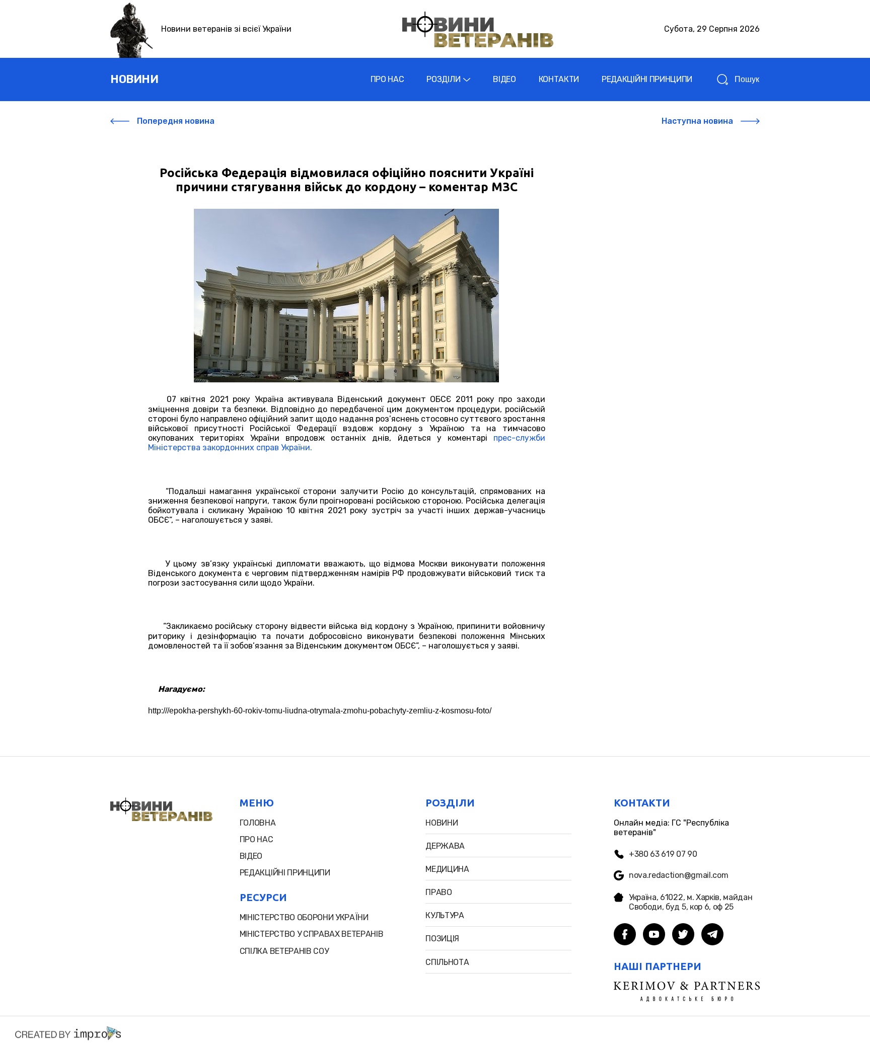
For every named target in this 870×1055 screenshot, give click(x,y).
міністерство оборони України (304, 917)
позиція (442, 938)
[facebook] (625, 935)
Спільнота (447, 962)
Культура (444, 915)
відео (251, 856)
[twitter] (683, 935)
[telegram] (712, 935)
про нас (256, 839)
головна (258, 823)
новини (134, 79)
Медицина (447, 869)
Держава (445, 846)
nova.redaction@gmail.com (678, 875)
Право (438, 892)
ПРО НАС (387, 79)
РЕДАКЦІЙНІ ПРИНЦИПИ (647, 79)
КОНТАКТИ (559, 79)
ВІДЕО (504, 79)
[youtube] (654, 935)
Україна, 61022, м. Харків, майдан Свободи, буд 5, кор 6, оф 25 (690, 902)
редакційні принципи (285, 872)
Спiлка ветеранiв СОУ (284, 951)
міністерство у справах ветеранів (312, 934)
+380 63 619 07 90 (663, 854)
